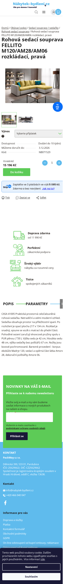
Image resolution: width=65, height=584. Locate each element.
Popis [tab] (8, 303)
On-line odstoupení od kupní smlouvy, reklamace (31, 542)
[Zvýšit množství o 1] (59, 163)
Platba (6, 524)
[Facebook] (5, 503)
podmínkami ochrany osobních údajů (25, 428)
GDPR (6, 538)
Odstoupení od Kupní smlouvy (20, 547)
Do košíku (16, 172)
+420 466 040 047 (16, 495)
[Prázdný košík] (59, 12)
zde (43, 559)
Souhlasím (31, 576)
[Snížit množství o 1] (45, 163)
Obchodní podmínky (14, 533)
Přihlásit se (17, 436)
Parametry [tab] (37, 303)
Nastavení (31, 567)
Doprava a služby (13, 520)
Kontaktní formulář (14, 529)
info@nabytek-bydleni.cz (20, 490)
